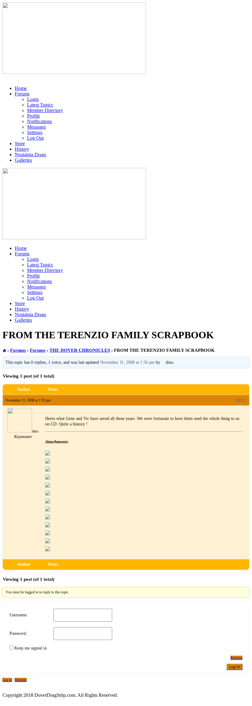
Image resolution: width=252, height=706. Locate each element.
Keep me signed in (30, 648)
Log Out (35, 138)
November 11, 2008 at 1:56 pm (127, 362)
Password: (18, 633)
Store (20, 143)
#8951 (241, 400)
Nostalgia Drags (30, 154)
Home (21, 88)
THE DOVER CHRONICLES (79, 350)
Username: (19, 615)
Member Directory (45, 110)
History (22, 149)
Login (33, 99)
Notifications (39, 121)
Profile (33, 115)
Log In (234, 667)
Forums (22, 93)
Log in (7, 680)
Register (236, 658)
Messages (36, 127)
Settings (34, 132)
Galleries (23, 160)
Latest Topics (40, 104)
